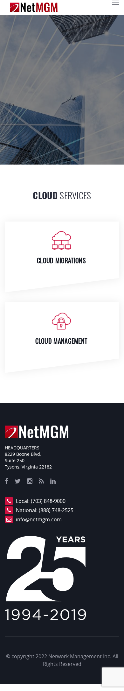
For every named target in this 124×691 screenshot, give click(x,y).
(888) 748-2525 (56, 510)
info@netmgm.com (39, 519)
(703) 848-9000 (48, 500)
